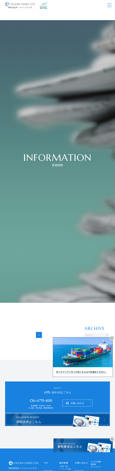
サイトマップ (96, 467)
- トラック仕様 (65, 469)
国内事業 (63, 462)
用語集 (93, 464)
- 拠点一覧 (63, 466)
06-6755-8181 (41, 400)
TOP (46, 462)
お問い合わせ (81, 462)
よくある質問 (96, 461)
